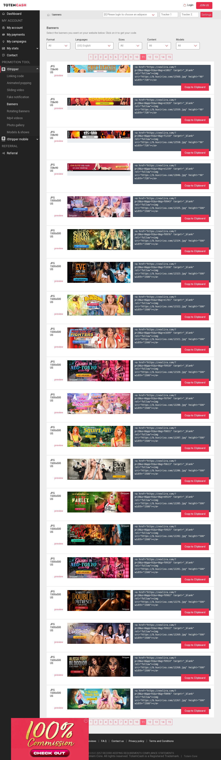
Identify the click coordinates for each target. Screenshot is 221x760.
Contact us (118, 741)
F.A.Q (104, 741)
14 (162, 57)
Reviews (91, 741)
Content (151, 39)
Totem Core (190, 756)
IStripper (13, 69)
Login (190, 5)
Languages (81, 39)
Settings (206, 14)
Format (51, 39)
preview (58, 75)
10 (136, 57)
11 (143, 57)
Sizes (122, 39)
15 (169, 57)
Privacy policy (136, 741)
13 (156, 57)
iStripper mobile (17, 139)
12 (149, 57)
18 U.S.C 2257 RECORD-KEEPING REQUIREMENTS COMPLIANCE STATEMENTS (130, 753)
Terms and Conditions (161, 741)
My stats (13, 48)
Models (180, 39)
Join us (204, 5)
